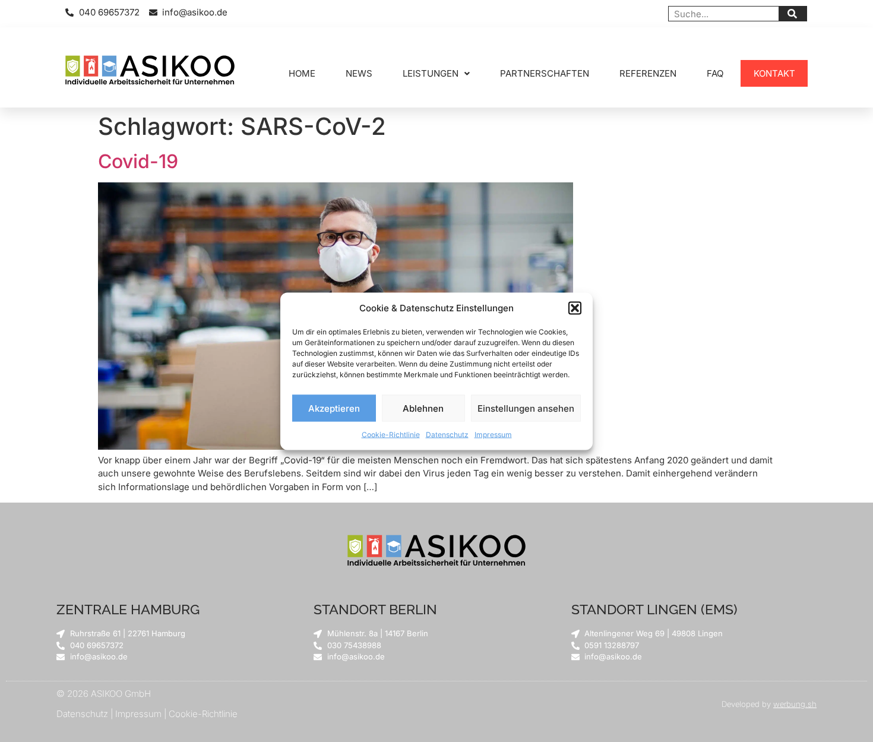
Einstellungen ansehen (525, 407)
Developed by (747, 704)
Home (302, 73)
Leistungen (430, 73)
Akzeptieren (334, 407)
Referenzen (647, 73)
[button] (575, 308)
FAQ (715, 73)
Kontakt (774, 73)
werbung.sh (795, 704)
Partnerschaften (544, 73)
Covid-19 (138, 161)
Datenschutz (447, 434)
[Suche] (792, 14)
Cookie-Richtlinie (391, 434)
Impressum (493, 434)
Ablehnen (423, 407)
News (359, 73)
